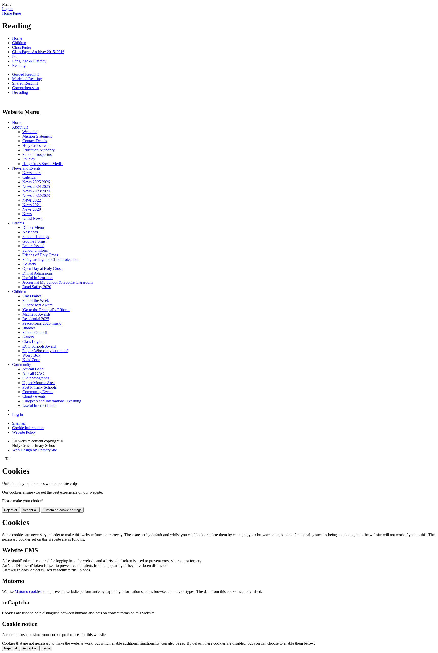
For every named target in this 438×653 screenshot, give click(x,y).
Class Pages (21, 47)
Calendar (29, 177)
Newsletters (31, 173)
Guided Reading (25, 74)
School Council (34, 332)
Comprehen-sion (25, 88)
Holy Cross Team (36, 145)
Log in (7, 9)
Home (17, 38)
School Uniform (35, 250)
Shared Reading (25, 83)
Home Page (11, 13)
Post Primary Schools (39, 387)
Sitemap (18, 423)
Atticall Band (33, 369)
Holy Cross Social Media (42, 163)
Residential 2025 (35, 319)
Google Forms (33, 241)
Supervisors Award (37, 305)
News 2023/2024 (36, 191)
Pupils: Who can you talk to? (45, 351)
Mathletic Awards (36, 314)
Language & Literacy (29, 61)
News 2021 (31, 205)
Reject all (11, 510)
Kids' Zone (31, 360)
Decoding (20, 92)
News (27, 214)
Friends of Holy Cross (40, 255)
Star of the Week (35, 300)
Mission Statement (37, 136)
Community (21, 364)
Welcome (29, 132)
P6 (14, 56)
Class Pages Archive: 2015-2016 (38, 52)
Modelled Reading (27, 79)
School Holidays (35, 236)
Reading (19, 65)
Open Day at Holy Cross (42, 268)
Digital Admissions (37, 273)
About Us (20, 127)
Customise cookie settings (62, 510)
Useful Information (37, 278)
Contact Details (34, 141)
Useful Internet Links (39, 405)
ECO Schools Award (39, 346)
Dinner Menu (33, 227)
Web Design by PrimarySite (34, 450)
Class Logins (32, 341)
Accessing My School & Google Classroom (57, 282)
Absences (30, 232)
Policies (28, 159)
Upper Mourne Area (38, 382)
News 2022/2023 (36, 195)
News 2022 (31, 200)
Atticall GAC (33, 373)
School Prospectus (37, 154)
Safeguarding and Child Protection (50, 259)
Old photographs (35, 378)
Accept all (30, 510)
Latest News (32, 218)
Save (46, 648)
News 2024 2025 (36, 186)
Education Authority (38, 150)
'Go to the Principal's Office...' (46, 309)
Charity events (33, 396)
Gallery (28, 337)
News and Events (26, 168)
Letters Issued (33, 246)
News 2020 (31, 209)
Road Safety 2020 (36, 287)
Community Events (37, 392)
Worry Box (31, 355)
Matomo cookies (28, 591)
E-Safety (29, 264)
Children (19, 43)
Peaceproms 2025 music (41, 323)
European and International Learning (51, 401)
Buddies (28, 328)
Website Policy (24, 432)
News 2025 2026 (36, 182)
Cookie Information (28, 428)
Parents (18, 223)
